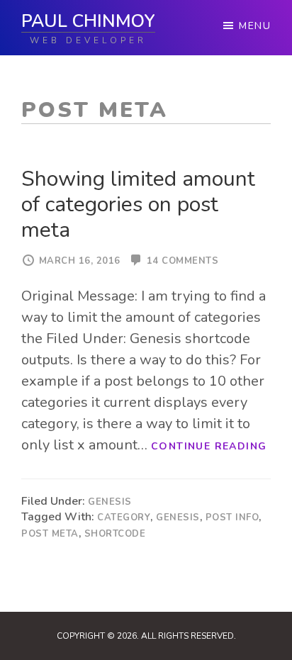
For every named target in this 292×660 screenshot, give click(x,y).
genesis (178, 517)
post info (232, 517)
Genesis (110, 502)
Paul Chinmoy (88, 21)
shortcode (115, 533)
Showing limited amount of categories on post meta (138, 204)
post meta (50, 533)
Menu (255, 26)
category (123, 517)
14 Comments (183, 261)
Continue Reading (208, 446)
